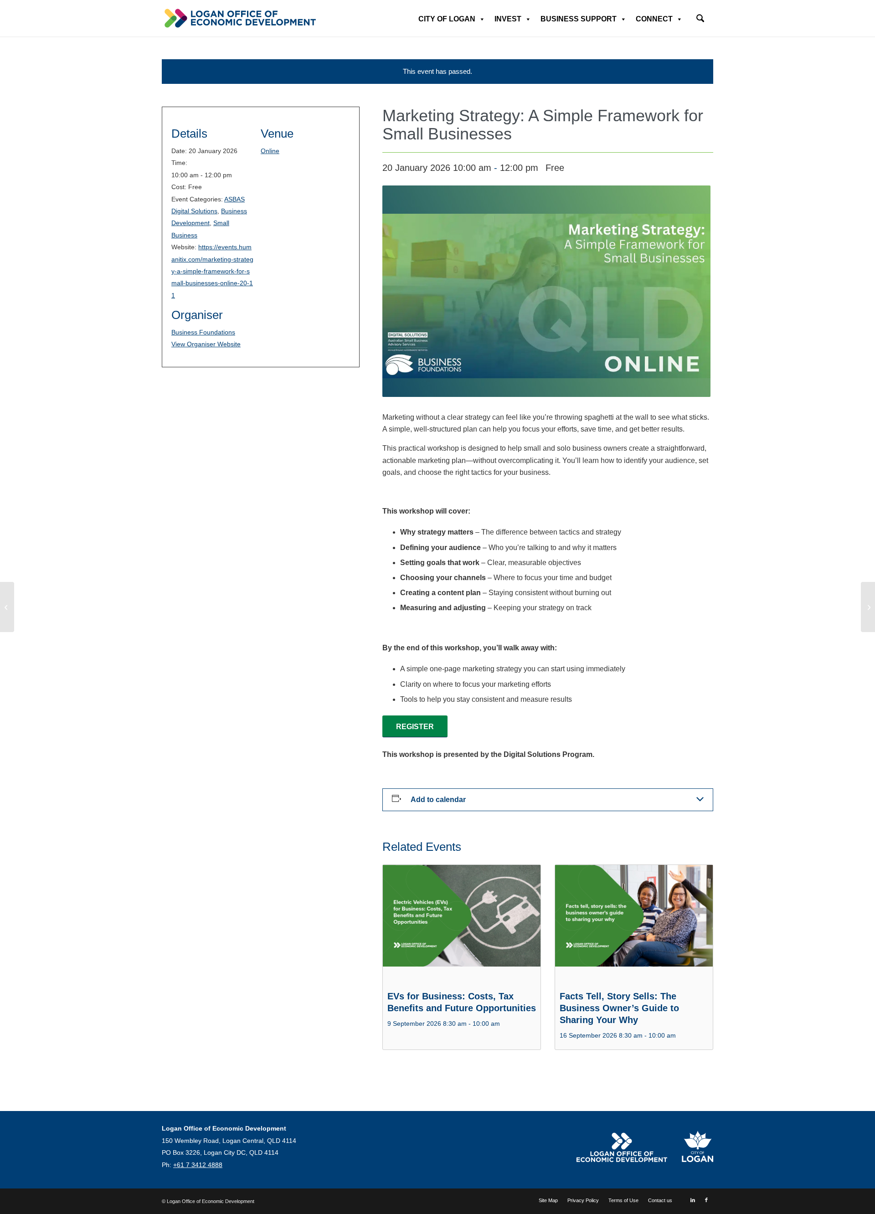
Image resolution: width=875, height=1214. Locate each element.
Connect (654, 19)
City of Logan (446, 19)
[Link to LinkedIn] (693, 1200)
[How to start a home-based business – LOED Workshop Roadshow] (7, 607)
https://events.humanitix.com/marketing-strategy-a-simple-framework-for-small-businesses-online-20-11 (212, 271)
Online (270, 150)
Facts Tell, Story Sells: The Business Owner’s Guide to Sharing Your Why (619, 1008)
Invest (507, 19)
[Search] (700, 19)
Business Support (578, 19)
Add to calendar (438, 799)
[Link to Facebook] (706, 1200)
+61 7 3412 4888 (197, 1164)
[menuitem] (700, 15)
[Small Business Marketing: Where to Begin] (868, 607)
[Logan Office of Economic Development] (239, 18)
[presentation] (461, 924)
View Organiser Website (206, 344)
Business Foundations (203, 332)
